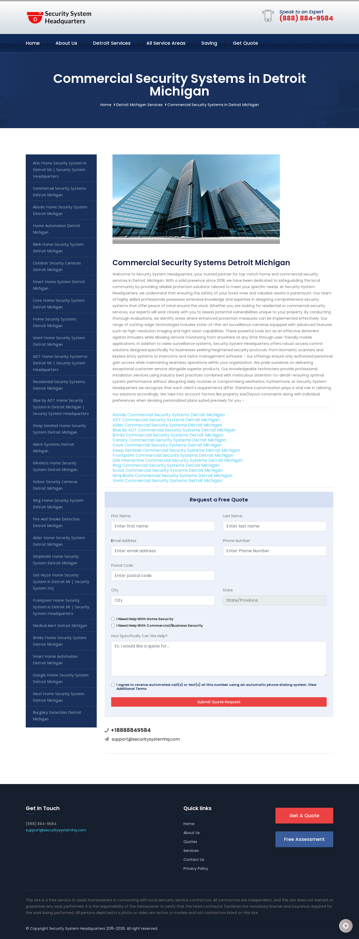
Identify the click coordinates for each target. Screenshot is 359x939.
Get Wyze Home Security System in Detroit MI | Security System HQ (61, 581)
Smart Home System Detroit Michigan (59, 285)
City (115, 590)
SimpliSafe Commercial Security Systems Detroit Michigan (172, 476)
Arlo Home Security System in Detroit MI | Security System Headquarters (59, 169)
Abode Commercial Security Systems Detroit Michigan (168, 415)
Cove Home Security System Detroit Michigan (59, 303)
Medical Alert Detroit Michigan (60, 625)
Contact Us (193, 859)
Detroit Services (112, 43)
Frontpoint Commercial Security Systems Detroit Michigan (172, 455)
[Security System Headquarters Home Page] (58, 16)
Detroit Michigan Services (139, 104)
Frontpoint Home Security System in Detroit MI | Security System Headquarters (61, 606)
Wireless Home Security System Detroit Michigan (55, 466)
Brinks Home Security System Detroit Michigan (59, 641)
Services (191, 850)
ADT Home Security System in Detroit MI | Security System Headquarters (60, 363)
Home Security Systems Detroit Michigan (54, 322)
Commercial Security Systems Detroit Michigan (59, 191)
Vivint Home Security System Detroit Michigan (59, 341)
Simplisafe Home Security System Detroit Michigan (56, 559)
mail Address (123, 540)
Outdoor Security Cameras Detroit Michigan (57, 266)
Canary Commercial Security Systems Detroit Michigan (169, 440)
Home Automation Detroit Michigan (56, 229)
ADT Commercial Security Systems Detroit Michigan (166, 420)
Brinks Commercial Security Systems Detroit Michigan (167, 435)
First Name (121, 516)
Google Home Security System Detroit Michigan (61, 678)
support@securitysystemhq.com (146, 739)
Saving (209, 43)
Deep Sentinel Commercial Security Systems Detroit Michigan (176, 450)
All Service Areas (166, 43)
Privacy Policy (195, 868)
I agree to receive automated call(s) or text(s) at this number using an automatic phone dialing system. (216, 687)
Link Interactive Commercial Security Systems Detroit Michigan (177, 460)
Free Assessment (304, 839)
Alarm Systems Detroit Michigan (53, 447)
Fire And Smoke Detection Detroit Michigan (56, 522)
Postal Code (122, 565)
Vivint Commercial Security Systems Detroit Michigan (167, 481)
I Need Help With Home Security (144, 619)
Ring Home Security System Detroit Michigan (58, 503)
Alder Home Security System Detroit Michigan (59, 541)
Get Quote (245, 43)
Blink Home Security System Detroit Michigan (58, 247)
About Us (66, 43)
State (228, 590)
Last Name (232, 516)
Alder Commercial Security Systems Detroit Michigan (167, 425)
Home (33, 43)
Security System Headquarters (77, 928)
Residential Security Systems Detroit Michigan (59, 385)
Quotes (190, 841)
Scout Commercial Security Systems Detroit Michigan (167, 470)
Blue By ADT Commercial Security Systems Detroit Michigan (173, 430)
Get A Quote (304, 815)
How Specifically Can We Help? (139, 636)
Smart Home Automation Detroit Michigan (55, 659)
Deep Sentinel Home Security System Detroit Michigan (59, 429)
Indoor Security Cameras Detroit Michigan (55, 485)
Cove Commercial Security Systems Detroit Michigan (167, 445)
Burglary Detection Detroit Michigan (57, 715)
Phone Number (236, 540)
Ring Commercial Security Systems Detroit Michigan (166, 465)
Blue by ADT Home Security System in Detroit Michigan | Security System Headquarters (61, 407)
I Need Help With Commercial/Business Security (159, 625)
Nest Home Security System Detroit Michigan (58, 697)
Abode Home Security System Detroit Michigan (60, 210)
